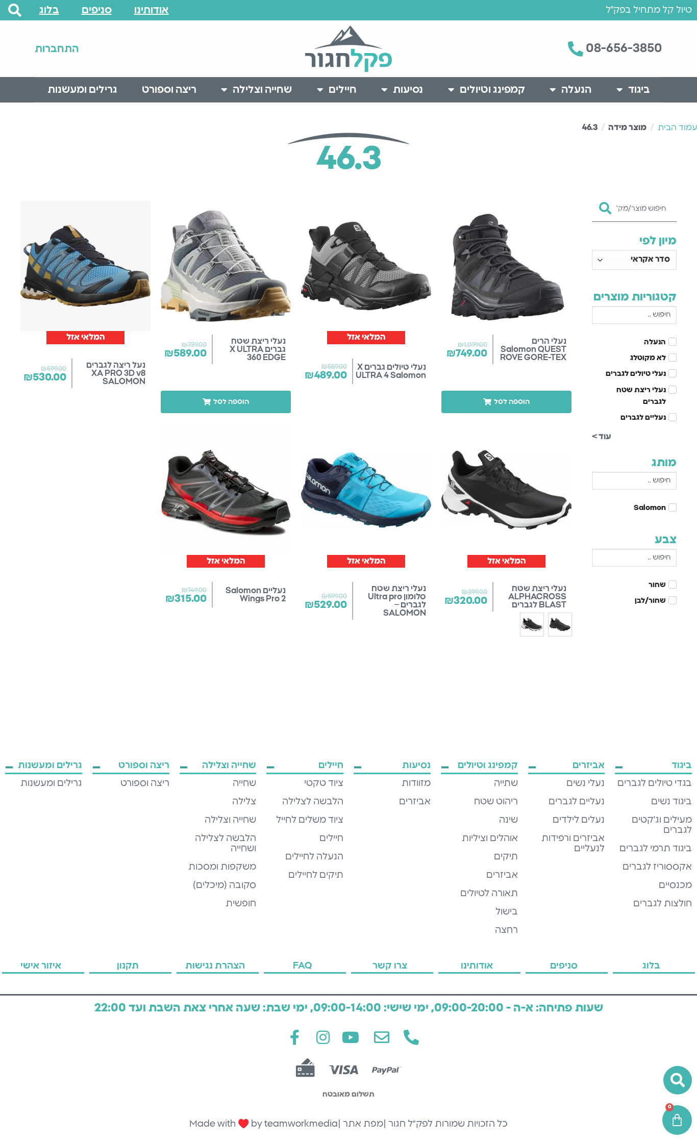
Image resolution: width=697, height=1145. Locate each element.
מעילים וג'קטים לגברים (662, 825)
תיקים (506, 856)
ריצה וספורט (169, 90)
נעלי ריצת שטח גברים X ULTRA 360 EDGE (258, 349)
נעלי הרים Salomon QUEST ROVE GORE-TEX (533, 349)
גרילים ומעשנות (82, 90)
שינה (508, 820)
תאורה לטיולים (489, 893)
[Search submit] (605, 205)
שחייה (244, 783)
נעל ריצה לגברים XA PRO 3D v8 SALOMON (115, 373)
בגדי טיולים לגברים (654, 783)
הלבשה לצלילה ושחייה (225, 843)
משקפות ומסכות (222, 867)
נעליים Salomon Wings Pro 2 (256, 595)
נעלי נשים (585, 783)
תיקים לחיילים (315, 875)
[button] (506, 402)
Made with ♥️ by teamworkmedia (263, 1124)
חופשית (241, 903)
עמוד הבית (677, 127)
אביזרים (502, 875)
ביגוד (639, 90)
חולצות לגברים (662, 903)
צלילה (244, 801)
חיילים (343, 90)
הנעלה (576, 90)
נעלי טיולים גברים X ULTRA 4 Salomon (391, 371)
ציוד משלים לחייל (309, 820)
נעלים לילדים (579, 820)
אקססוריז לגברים (657, 867)
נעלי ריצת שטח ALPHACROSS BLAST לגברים (537, 596)
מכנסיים (675, 885)
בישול (506, 912)
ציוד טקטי (323, 783)
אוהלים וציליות (490, 838)
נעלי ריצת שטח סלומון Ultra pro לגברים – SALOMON (397, 600)
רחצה (506, 930)
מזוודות (416, 783)
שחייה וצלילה (262, 90)
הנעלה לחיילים (314, 856)
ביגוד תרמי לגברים (655, 848)
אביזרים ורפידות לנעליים (573, 843)
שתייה (506, 783)
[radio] (560, 624)
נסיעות (408, 90)
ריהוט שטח (496, 801)
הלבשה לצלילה (312, 801)
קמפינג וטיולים (492, 90)
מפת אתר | (360, 1124)
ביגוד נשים (671, 801)
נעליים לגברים (577, 801)
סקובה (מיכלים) (224, 885)
